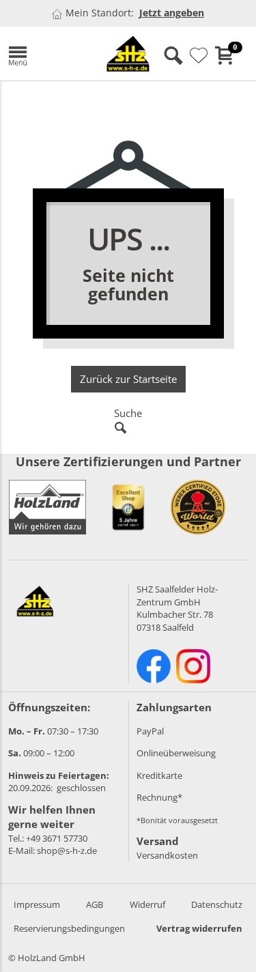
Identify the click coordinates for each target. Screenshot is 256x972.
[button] (43, 54)
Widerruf (147, 904)
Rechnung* (159, 797)
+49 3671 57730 (56, 838)
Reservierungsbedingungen (69, 928)
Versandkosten (167, 855)
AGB (94, 904)
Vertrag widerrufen (199, 928)
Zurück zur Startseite (128, 379)
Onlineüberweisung (176, 753)
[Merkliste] (198, 56)
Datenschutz (216, 904)
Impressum (37, 904)
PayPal (150, 731)
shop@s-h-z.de (67, 850)
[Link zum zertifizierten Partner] (128, 507)
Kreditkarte (159, 775)
